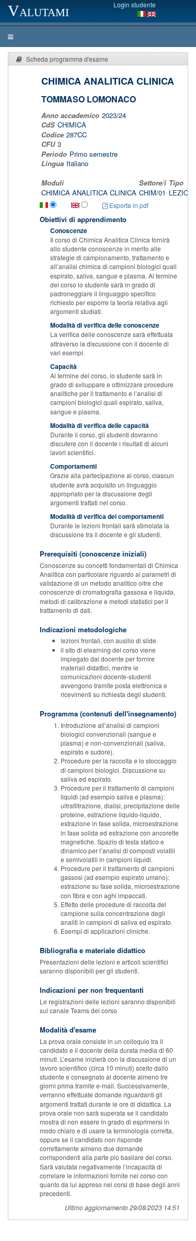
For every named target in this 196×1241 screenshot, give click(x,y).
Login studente (134, 4)
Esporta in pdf (128, 205)
